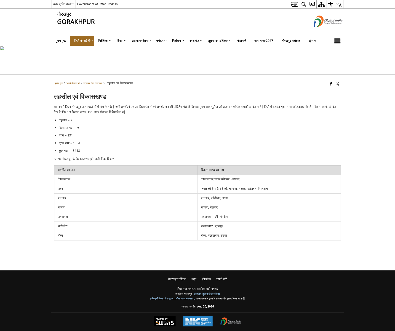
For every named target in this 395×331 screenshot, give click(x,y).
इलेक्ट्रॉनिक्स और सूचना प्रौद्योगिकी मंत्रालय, (173, 299)
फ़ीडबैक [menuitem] (206, 279)
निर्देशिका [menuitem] (103, 40)
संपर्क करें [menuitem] (221, 279)
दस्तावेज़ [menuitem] (194, 40)
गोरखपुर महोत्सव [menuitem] (291, 40)
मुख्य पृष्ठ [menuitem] (61, 40)
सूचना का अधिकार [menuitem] (218, 40)
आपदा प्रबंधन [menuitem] (140, 40)
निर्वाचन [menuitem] (176, 40)
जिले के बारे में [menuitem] (82, 40)
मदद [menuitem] (194, 279)
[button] (338, 41)
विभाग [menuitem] (120, 40)
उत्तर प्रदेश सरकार (63, 4)
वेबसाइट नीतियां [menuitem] (177, 279)
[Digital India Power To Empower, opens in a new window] (231, 322)
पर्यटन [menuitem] (159, 40)
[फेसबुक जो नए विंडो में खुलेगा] (331, 84)
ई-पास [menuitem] (312, 40)
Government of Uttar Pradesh (97, 4)
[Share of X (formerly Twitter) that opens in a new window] (337, 84)
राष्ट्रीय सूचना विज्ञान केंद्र (207, 294)
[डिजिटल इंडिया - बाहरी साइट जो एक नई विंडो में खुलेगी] (322, 31)
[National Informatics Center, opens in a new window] (198, 322)
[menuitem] (294, 4)
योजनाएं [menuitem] (241, 40)
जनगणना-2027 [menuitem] (263, 40)
